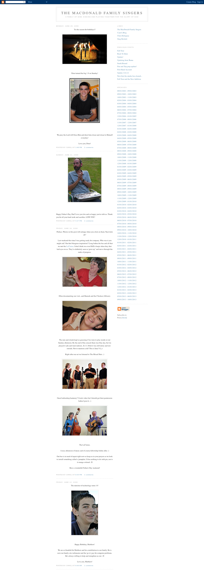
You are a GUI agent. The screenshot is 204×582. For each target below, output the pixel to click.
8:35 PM (78, 474)
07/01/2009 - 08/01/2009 (126, 185)
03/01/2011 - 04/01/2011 (126, 249)
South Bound (122, 63)
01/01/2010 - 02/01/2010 (126, 204)
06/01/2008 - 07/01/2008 (126, 144)
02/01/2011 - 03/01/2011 (126, 245)
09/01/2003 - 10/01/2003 (126, 94)
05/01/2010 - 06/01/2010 (126, 217)
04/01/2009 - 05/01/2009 (126, 176)
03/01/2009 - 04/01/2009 (126, 173)
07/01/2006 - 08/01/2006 (126, 119)
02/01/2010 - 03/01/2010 (126, 207)
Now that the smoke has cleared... (129, 76)
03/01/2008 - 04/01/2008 (126, 135)
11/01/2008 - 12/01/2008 (126, 160)
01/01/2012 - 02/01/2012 (126, 264)
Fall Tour (120, 50)
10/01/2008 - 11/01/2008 (126, 157)
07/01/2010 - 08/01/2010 (126, 223)
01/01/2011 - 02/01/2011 (126, 242)
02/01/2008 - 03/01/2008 (126, 132)
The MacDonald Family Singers (129, 29)
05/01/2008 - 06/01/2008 (126, 141)
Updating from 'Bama (125, 60)
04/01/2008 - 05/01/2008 (126, 138)
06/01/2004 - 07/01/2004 (126, 110)
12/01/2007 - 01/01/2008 (126, 125)
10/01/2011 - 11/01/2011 (126, 261)
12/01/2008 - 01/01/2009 (126, 163)
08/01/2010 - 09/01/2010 (126, 226)
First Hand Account (124, 69)
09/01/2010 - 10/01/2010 (126, 230)
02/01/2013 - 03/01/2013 (126, 293)
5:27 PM (78, 221)
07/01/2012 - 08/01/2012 (126, 277)
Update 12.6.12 (123, 73)
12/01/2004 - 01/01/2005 (126, 116)
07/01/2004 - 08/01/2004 (126, 113)
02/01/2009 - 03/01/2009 (126, 170)
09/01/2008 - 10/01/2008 (126, 154)
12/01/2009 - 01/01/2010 (126, 201)
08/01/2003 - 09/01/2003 (126, 91)
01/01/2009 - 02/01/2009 (126, 166)
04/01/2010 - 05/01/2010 (126, 214)
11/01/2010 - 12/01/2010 (126, 236)
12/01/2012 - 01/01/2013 (126, 287)
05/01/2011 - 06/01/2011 (126, 255)
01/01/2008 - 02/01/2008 (126, 128)
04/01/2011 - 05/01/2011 (126, 252)
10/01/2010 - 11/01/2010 (126, 233)
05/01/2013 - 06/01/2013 (126, 296)
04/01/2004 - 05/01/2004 (126, 106)
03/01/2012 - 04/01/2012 (126, 267)
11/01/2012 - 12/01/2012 (126, 283)
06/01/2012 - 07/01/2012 (126, 274)
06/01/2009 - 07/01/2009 (126, 182)
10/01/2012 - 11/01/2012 (126, 280)
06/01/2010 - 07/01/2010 (126, 220)
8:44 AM (78, 565)
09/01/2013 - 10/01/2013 (126, 299)
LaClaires (70, 246)
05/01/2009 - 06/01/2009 (126, 179)
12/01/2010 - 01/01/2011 (126, 239)
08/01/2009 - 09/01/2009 (126, 188)
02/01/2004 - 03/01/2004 (126, 100)
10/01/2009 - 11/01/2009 (126, 195)
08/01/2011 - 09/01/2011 (126, 258)
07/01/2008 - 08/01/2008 (126, 148)
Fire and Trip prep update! (127, 66)
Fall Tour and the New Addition (129, 79)
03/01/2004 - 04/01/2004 (126, 103)
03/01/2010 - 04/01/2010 (126, 211)
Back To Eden (122, 53)
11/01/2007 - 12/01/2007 (126, 122)
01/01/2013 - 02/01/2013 (126, 290)
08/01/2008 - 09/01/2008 (126, 151)
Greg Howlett (122, 39)
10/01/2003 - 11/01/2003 (126, 97)
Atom (124, 317)
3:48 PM (78, 147)
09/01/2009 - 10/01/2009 (126, 192)
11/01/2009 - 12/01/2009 (126, 198)
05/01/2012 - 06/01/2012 (126, 271)
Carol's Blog (122, 32)
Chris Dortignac (123, 35)
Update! (120, 57)
